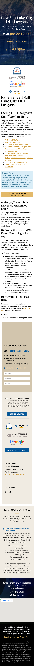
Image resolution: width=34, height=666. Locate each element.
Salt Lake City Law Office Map (15, 474)
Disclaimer (8, 637)
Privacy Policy (25, 637)
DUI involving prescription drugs (16, 144)
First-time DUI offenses (13, 140)
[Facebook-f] (6, 492)
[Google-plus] (10, 492)
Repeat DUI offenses (12, 142)
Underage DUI (10, 164)
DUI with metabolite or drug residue (18, 147)
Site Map (16, 637)
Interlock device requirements (16, 162)
